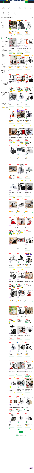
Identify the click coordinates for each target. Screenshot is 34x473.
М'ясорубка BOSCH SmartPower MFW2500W (28, 31)
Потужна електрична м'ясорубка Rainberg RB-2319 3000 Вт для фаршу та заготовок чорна (13, 246)
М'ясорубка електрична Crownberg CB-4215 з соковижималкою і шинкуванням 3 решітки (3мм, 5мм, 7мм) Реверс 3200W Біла (29, 137)
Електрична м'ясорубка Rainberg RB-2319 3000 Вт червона (12, 227)
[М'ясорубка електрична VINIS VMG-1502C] (29, 401)
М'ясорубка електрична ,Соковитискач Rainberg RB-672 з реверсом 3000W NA (13, 407)
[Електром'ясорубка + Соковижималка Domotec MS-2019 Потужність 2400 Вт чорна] (29, 329)
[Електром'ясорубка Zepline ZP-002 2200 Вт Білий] (21, 293)
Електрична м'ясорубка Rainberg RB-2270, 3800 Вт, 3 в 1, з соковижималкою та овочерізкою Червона (29, 228)
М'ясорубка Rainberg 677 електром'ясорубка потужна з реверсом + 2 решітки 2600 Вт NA (29, 192)
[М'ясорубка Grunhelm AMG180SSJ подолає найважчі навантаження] (21, 258)
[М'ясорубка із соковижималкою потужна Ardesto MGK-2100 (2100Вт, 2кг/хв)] (29, 418)
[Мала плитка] (32, 17)
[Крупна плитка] (31, 17)
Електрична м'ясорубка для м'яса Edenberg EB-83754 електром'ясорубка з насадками (29, 246)
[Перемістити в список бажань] (16, 20)
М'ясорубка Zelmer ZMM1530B (12, 335)
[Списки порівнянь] (31, 2)
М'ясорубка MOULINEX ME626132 (21, 48)
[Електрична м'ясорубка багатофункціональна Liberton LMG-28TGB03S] (21, 131)
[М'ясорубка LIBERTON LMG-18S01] (21, 418)
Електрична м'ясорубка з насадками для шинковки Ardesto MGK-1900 (13, 85)
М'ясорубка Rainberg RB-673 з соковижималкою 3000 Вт (12, 299)
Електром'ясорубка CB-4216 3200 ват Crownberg (13, 102)
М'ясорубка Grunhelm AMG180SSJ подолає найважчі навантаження (21, 264)
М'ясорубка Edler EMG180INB (20, 316)
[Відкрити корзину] (32, 2)
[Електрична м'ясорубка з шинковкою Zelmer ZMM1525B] (29, 96)
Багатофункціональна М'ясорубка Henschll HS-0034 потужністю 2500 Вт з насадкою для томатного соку (21, 85)
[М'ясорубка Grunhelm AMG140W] (29, 169)
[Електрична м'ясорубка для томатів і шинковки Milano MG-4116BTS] (21, 186)
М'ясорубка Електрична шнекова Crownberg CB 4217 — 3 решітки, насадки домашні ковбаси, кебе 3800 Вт (29, 299)
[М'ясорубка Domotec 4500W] (13, 383)
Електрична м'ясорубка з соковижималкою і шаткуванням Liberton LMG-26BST (29, 85)
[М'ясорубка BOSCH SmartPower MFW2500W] (29, 25)
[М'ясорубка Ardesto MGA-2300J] (13, 258)
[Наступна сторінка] (31, 434)
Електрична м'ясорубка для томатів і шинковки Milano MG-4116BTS (20, 192)
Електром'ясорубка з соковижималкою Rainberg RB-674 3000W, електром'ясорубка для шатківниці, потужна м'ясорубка (20, 389)
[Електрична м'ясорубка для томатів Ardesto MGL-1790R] (29, 114)
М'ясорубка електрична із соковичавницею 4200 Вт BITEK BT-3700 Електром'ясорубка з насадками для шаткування (12, 372)
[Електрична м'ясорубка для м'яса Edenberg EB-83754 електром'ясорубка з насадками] (29, 240)
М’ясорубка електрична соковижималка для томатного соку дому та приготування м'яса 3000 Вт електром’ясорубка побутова (21, 66)
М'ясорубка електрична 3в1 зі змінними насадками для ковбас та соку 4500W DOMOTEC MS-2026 (28, 66)
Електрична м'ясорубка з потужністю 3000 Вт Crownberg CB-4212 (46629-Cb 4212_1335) (20, 102)
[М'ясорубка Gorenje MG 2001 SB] (13, 150)
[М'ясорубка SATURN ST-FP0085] (21, 169)
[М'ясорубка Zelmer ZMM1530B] (13, 329)
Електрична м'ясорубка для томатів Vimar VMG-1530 (12, 120)
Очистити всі (7, 17)
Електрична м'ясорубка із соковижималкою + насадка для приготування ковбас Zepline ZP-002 (12, 175)
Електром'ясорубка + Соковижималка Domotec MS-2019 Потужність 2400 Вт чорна (28, 335)
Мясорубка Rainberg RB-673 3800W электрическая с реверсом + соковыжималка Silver (21, 210)
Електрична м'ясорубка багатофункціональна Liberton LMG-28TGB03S (20, 137)
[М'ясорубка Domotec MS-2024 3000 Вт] (13, 418)
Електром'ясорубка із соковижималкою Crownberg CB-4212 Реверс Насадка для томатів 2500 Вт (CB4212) (13, 192)
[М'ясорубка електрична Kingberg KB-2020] (21, 365)
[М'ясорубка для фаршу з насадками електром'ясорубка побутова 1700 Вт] (29, 383)
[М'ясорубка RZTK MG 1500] (21, 25)
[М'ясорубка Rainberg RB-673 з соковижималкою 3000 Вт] (13, 293)
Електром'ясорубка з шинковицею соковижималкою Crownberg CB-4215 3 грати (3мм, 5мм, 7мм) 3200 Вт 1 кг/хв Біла (21, 246)
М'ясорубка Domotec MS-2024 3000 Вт (12, 424)
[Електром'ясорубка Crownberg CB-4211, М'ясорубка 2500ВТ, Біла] (29, 150)
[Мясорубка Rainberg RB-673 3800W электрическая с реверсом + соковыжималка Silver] (21, 204)
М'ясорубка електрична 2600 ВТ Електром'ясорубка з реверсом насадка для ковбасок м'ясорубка (13, 137)
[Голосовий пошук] (24, 2)
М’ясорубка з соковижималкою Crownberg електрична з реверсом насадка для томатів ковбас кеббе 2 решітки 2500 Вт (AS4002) (12, 353)
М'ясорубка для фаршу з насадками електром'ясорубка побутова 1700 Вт (28, 389)
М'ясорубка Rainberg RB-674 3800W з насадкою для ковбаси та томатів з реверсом (12, 31)
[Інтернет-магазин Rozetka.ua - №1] (3, 2)
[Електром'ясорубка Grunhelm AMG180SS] (29, 347)
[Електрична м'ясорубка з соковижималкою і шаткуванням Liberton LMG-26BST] (29, 79)
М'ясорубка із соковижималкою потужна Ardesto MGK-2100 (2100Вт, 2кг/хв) (28, 424)
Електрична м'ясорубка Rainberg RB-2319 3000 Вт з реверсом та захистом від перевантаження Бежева (29, 282)
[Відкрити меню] (1, 2)
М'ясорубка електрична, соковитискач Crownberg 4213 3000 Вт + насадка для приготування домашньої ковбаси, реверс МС (21, 407)
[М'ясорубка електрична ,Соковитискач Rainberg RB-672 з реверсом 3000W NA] (13, 401)
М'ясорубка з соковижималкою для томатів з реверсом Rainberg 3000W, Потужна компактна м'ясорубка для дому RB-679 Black (21, 120)
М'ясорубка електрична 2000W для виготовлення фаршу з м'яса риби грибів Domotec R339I (13, 317)
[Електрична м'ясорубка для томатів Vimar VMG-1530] (13, 114)
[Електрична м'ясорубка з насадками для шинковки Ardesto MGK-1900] (13, 79)
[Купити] (16, 33)
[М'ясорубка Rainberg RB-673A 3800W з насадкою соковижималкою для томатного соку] (21, 150)
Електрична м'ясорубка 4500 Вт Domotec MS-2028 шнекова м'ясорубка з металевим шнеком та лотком (29, 317)
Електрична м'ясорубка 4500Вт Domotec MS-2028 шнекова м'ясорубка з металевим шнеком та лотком (29, 372)
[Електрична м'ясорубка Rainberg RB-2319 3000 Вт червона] (13, 221)
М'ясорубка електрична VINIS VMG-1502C (28, 407)
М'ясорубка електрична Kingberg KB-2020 (21, 371)
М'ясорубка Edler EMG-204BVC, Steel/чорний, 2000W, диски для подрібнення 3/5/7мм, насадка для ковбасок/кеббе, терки (13, 282)
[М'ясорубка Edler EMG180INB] (21, 311)
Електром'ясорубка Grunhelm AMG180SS (28, 353)
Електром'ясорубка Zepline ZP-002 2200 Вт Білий (20, 299)
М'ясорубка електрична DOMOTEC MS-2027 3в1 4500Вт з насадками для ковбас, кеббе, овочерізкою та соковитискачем (21, 282)
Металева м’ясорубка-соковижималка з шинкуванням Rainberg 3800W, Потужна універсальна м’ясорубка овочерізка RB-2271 (12, 210)
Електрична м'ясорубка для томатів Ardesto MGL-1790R (28, 120)
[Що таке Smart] (14, 34)
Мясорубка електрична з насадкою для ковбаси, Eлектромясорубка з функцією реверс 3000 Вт (12, 48)
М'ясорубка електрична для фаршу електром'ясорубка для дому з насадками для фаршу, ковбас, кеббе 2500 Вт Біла (12, 66)
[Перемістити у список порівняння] (16, 21)
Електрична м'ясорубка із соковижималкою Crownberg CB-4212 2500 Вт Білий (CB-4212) (29, 48)
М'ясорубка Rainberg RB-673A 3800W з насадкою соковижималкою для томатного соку (20, 156)
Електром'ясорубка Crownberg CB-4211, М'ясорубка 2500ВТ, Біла (29, 156)
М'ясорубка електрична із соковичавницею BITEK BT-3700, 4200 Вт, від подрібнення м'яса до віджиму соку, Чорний (21, 228)
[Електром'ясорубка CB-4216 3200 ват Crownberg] (13, 96)
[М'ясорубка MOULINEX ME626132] (21, 42)
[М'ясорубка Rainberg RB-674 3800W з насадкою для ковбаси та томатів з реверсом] (13, 25)
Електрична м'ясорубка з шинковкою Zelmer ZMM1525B (28, 102)
